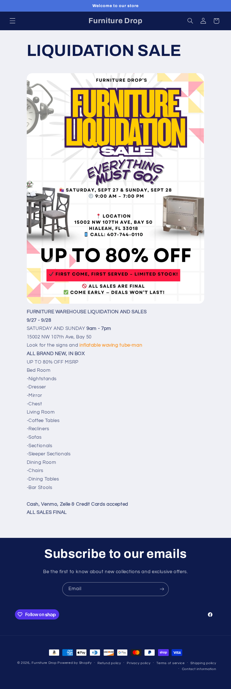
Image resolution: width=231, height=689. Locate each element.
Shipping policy (203, 663)
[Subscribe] (162, 589)
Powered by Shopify (74, 662)
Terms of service (170, 663)
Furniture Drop (44, 662)
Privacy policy (138, 663)
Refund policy (109, 663)
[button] (12, 20)
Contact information (199, 669)
